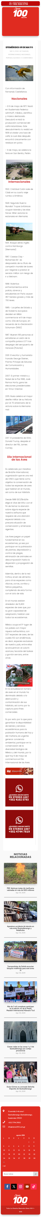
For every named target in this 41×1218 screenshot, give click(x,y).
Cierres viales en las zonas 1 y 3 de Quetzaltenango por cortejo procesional (20, 1049)
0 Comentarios (27, 58)
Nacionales (25, 54)
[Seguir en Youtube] (27, 1187)
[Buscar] (35, 1174)
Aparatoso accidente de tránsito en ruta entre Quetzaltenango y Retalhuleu (20, 928)
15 (29, 1150)
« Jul (4, 1166)
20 (19, 1154)
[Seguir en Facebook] (7, 1187)
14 (24, 1150)
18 (9, 1154)
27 (19, 1158)
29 (29, 1158)
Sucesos (16, 58)
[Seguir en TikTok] (34, 1187)
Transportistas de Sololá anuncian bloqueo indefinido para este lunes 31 (20, 968)
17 (4, 1154)
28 (24, 1158)
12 (14, 1150)
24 (4, 1158)
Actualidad (24, 51)
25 (9, 1158)
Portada (9, 58)
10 (4, 1150)
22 (29, 1154)
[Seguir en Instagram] (20, 1187)
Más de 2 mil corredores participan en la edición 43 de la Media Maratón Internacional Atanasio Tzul (20, 1008)
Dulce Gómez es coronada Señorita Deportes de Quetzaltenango (20, 1088)
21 (24, 1154)
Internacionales (14, 54)
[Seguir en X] (14, 1187)
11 (9, 1150)
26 (14, 1158)
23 (34, 1154)
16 (34, 1150)
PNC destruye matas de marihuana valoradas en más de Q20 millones (20, 889)
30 (34, 1158)
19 (14, 1154)
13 (19, 1150)
